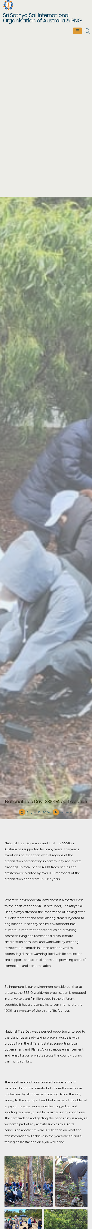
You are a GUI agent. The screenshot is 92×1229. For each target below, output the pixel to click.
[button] (28, 1181)
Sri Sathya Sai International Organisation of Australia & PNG (42, 18)
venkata (66, 812)
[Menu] (77, 31)
